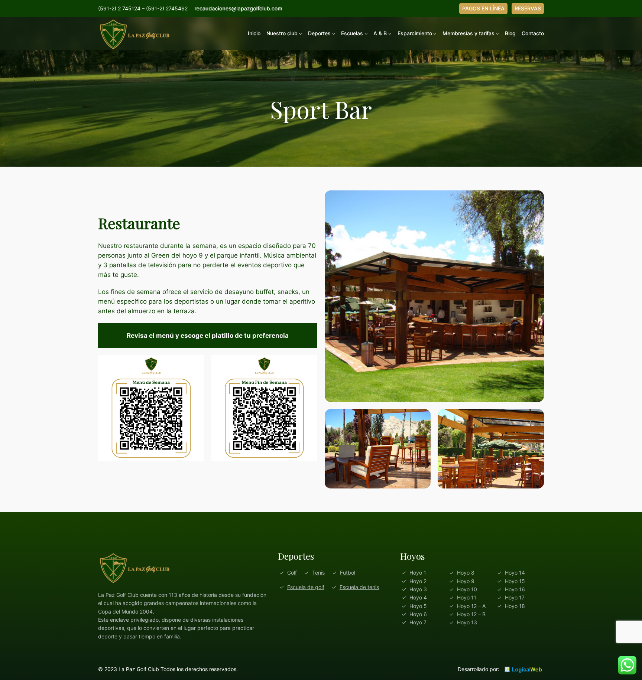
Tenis (318, 572)
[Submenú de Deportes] (333, 33)
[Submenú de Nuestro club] (300, 33)
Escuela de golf (305, 587)
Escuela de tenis (359, 587)
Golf (292, 572)
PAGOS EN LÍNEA (483, 8)
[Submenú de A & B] (390, 33)
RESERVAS (528, 8)
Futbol (347, 572)
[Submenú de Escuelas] (366, 33)
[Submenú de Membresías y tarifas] (497, 33)
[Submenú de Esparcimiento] (435, 33)
